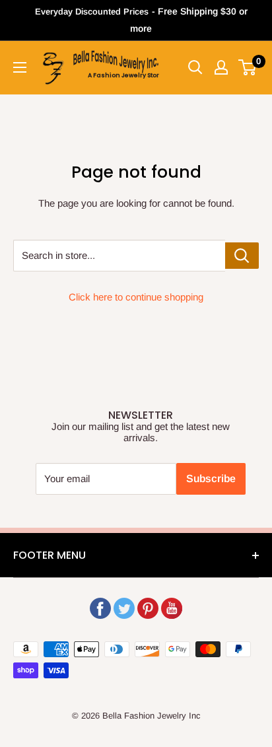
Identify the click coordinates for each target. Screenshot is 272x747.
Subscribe (211, 478)
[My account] (221, 67)
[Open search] (195, 67)
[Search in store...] (242, 255)
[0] (248, 67)
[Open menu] (19, 67)
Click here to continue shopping (136, 296)
